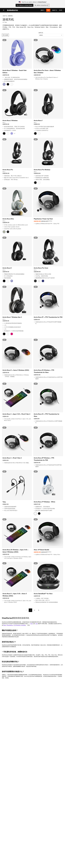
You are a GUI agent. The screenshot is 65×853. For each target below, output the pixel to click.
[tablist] (42, 10)
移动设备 (23, 625)
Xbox (4, 625)
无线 (36, 623)
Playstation (10, 625)
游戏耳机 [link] (10, 15)
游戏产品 (5, 15)
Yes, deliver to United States (24, 5)
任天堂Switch (17, 625)
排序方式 (41, 32)
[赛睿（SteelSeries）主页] (12, 10)
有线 (31, 623)
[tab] (42, 10)
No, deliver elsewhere (41, 5)
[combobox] (51, 35)
